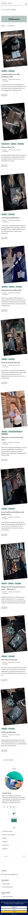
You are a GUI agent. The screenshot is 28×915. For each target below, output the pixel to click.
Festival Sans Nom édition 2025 (11, 290)
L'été (14, 820)
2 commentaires (5, 81)
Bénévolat (4, 583)
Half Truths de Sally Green (9, 660)
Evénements (4, 286)
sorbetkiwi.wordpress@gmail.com (10, 874)
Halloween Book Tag (7, 147)
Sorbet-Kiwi (4, 79)
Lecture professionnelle (7, 831)
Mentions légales (6, 883)
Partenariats (5, 841)
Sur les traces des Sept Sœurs (15, 431)
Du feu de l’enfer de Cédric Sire (10, 362)
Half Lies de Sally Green (8, 732)
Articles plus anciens (8, 759)
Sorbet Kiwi (6, 3)
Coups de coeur (5, 143)
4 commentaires (5, 518)
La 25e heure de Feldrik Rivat (10, 218)
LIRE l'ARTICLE (4, 94)
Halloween (4, 71)
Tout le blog (11, 71)
